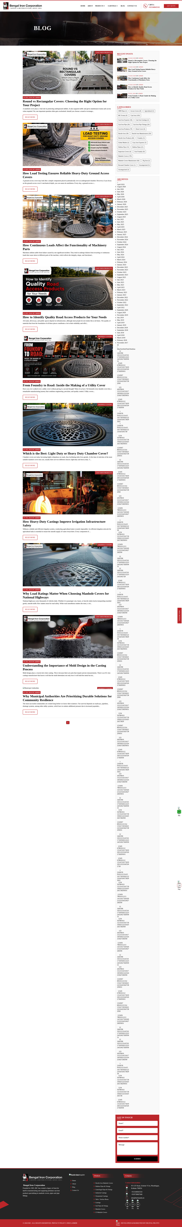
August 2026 (121, 187)
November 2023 (122, 270)
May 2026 (120, 194)
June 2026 (120, 192)
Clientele (112, 6)
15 (126, 355)
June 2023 (120, 282)
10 (118, 355)
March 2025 (121, 229)
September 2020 (122, 310)
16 (125, 645)
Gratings (97, 1202)
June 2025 (120, 222)
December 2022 (122, 297)
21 (121, 647)
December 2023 (122, 267)
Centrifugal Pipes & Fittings (103, 1189)
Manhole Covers (100, 1209)
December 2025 (122, 207)
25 (126, 369)
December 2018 (122, 328)
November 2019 (122, 315)
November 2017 (122, 343)
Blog (123, 6)
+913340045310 (136, 1192)
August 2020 (121, 312)
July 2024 (120, 249)
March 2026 (121, 199)
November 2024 (122, 239)
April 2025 (120, 227)
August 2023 (121, 277)
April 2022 (120, 307)
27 (123, 576)
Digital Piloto (152, 1223)
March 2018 (121, 338)
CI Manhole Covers (101, 1212)
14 (118, 548)
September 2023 (122, 275)
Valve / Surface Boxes (101, 1199)
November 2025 (122, 209)
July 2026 (120, 189)
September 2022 (122, 305)
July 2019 (120, 317)
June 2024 (120, 252)
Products (99, 6)
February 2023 (122, 292)
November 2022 (122, 300)
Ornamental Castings (101, 1196)
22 (126, 562)
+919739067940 (136, 1194)
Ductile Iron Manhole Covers (104, 1183)
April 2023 (120, 287)
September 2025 (122, 214)
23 (128, 574)
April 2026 (120, 197)
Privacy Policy (59, 1223)
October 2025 (121, 212)
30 (123, 371)
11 (119, 802)
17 (125, 476)
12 (122, 633)
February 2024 (122, 262)
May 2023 (120, 285)
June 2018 (120, 333)
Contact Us (132, 6)
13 (123, 560)
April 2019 (120, 184)
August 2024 (121, 247)
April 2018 (120, 335)
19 (123, 599)
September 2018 (122, 330)
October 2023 (121, 272)
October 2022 (121, 302)
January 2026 (121, 204)
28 (126, 431)
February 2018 (122, 340)
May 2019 (120, 320)
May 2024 (120, 255)
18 (125, 548)
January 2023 (121, 295)
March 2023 (121, 290)
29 (123, 649)
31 (125, 854)
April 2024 (120, 257)
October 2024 (121, 242)
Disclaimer (72, 1223)
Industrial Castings (100, 1193)
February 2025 (122, 232)
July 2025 (120, 219)
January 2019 (121, 325)
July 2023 (120, 280)
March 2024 (121, 260)
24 (125, 586)
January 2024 (121, 265)
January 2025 (121, 234)
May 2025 (120, 224)
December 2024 (122, 237)
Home (83, 6)
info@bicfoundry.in (137, 1198)
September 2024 (122, 244)
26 (126, 550)
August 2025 (121, 217)
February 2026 (122, 202)
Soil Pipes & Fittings (101, 1206)
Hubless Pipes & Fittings (102, 1186)
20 (123, 357)
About (90, 6)
